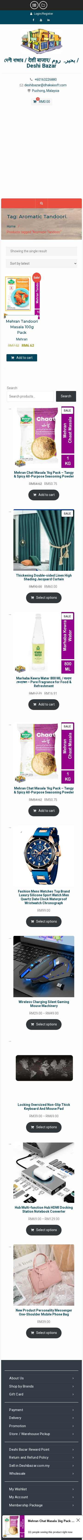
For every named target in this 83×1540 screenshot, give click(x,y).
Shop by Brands (21, 1386)
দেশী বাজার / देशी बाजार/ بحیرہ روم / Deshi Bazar (41, 63)
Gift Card (16, 1394)
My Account (18, 1497)
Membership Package (26, 1505)
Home (11, 226)
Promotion (17, 1426)
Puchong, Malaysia (45, 91)
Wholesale (17, 1473)
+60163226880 (46, 79)
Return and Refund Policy (28, 1457)
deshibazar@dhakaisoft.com (45, 85)
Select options (46, 597)
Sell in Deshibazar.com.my (29, 1466)
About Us (16, 1378)
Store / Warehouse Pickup (29, 1434)
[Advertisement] (41, 154)
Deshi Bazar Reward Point (29, 1449)
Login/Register (43, 13)
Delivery (15, 1418)
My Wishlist (18, 1489)
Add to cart (24, 358)
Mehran (21, 339)
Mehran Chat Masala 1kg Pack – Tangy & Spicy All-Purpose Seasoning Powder (51, 1521)
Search (12, 388)
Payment (16, 1410)
